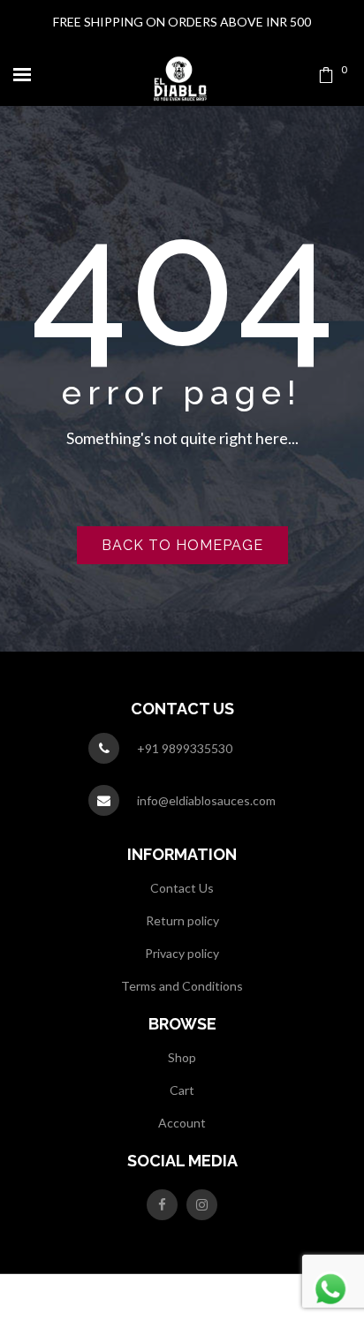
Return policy (182, 920)
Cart (182, 1089)
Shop (182, 1057)
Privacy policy (182, 953)
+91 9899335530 (184, 748)
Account (182, 1122)
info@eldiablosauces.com (206, 800)
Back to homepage (182, 545)
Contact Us (182, 887)
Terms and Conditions (182, 985)
